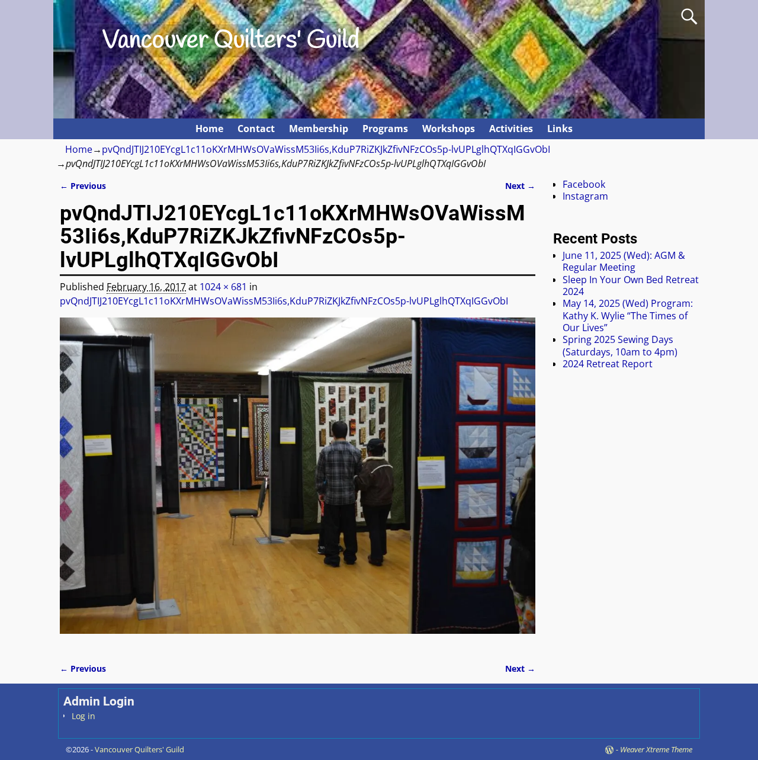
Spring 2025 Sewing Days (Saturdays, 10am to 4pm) (620, 345)
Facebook (584, 184)
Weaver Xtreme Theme (656, 749)
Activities (511, 128)
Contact (256, 128)
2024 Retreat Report (608, 363)
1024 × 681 (223, 286)
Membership (318, 128)
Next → (520, 185)
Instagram (585, 196)
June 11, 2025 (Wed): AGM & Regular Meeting (624, 261)
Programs (385, 128)
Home (209, 128)
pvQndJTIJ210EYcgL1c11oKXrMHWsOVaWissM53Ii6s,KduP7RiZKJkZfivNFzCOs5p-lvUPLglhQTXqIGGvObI (326, 149)
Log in (83, 715)
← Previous (83, 185)
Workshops (448, 128)
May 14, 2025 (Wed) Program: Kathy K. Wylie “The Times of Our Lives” (628, 315)
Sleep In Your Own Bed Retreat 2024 (631, 285)
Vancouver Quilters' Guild (230, 40)
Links (560, 128)
